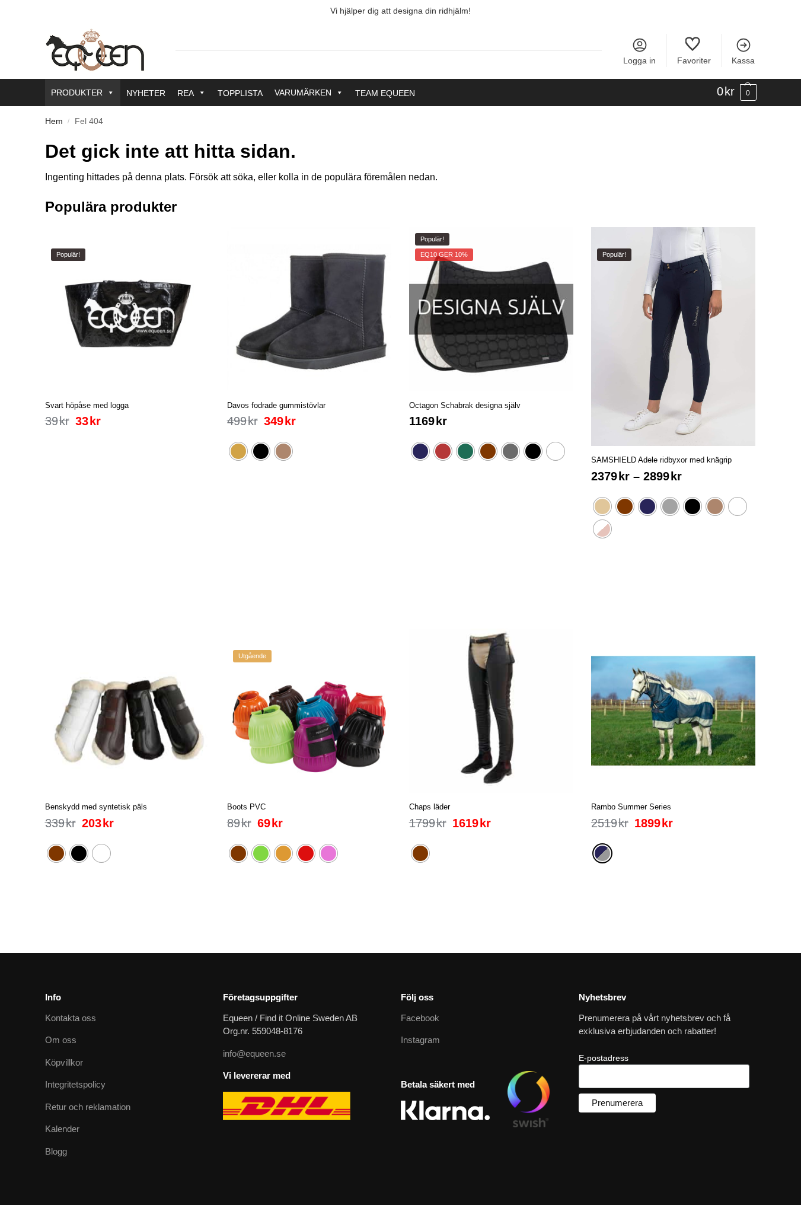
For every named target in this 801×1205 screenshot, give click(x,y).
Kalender (62, 1129)
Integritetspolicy (75, 1084)
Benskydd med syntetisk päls (96, 806)
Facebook (420, 1018)
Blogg (56, 1151)
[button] (737, 91)
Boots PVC (246, 806)
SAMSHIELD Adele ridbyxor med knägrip (661, 459)
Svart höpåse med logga (87, 405)
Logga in (639, 60)
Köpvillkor (64, 1062)
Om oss (60, 1040)
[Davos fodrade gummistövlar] (309, 309)
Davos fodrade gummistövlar (276, 405)
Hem (54, 121)
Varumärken (303, 92)
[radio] (238, 451)
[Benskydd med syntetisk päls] (127, 711)
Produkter (77, 92)
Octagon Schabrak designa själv (465, 405)
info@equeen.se (254, 1053)
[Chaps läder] (491, 711)
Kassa (743, 60)
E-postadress (603, 1058)
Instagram (420, 1040)
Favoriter (694, 60)
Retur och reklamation (87, 1107)
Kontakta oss (70, 1018)
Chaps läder (429, 806)
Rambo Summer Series (631, 806)
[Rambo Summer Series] (673, 711)
